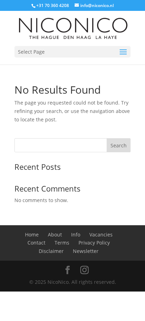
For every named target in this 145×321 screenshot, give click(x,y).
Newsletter (86, 251)
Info (75, 234)
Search (119, 145)
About (55, 234)
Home (32, 234)
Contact (36, 242)
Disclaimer (51, 251)
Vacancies (101, 234)
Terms (62, 242)
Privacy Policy (94, 242)
